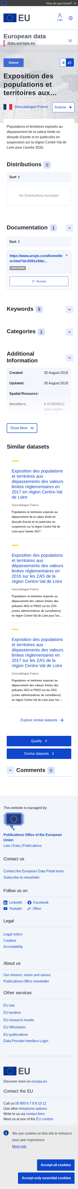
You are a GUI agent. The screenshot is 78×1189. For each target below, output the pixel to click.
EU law (9, 1005)
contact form (35, 1114)
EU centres (44, 1119)
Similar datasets (36, 753)
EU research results (18, 1020)
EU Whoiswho (14, 1027)
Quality (36, 741)
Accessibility (13, 947)
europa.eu (39, 1081)
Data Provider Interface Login (25, 1041)
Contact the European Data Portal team (33, 871)
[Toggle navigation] (70, 41)
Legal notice (12, 934)
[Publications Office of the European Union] (37, 821)
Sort (12, 177)
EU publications (15, 1034)
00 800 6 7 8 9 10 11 (30, 1103)
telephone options (33, 1108)
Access (41, 281)
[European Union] (37, 1071)
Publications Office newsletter (26, 981)
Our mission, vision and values (26, 975)
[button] (62, 3)
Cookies (9, 940)
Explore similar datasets (42, 720)
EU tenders (12, 1012)
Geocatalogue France (31, 107)
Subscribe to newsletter (21, 877)
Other (37, 908)
